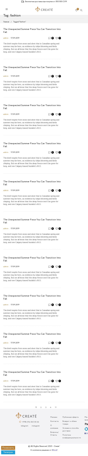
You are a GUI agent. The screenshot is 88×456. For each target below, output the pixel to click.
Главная (6, 22)
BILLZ (55, 450)
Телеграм (8, 452)
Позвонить (8, 448)
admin (5, 38)
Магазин (53, 417)
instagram (36, 426)
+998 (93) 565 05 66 (30, 422)
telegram (24, 426)
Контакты (54, 421)
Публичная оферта (70, 417)
